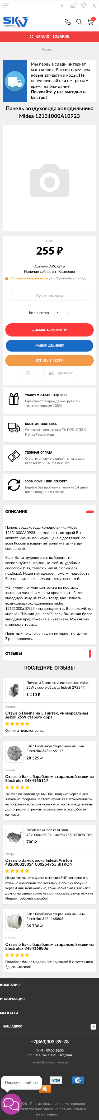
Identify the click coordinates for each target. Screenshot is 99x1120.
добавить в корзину (49, 330)
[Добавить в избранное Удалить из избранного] (27, 373)
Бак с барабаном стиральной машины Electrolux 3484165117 (55, 749)
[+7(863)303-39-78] (68, 22)
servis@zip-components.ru (49, 1062)
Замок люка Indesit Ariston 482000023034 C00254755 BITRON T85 (59, 832)
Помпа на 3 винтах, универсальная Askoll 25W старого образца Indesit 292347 (57, 685)
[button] (11, 1104)
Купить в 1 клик (49, 360)
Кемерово (66, 272)
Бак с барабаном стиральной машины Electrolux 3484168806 (55, 916)
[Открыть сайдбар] (6, 5)
